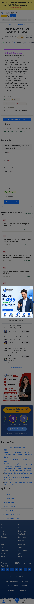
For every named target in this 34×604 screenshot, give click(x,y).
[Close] (31, 287)
